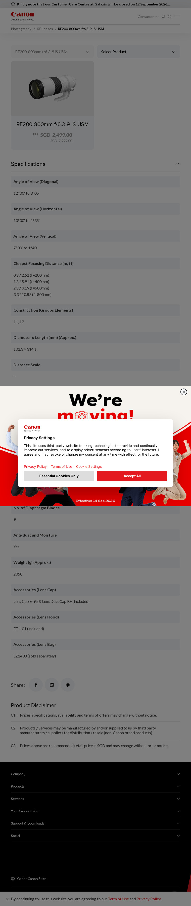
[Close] (183, 391)
